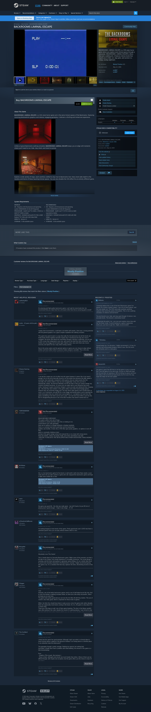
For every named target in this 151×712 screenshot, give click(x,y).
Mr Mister (22, 465)
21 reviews (22, 302)
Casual (111, 142)
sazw (20, 498)
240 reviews (22, 587)
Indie (115, 142)
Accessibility (105, 697)
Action (123, 82)
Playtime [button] (65, 280)
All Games (17, 24)
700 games (22, 523)
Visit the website (104, 151)
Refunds (103, 707)
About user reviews (120, 263)
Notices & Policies (106, 700)
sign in (125, 2)
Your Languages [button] (24, 287)
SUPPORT (64, 5)
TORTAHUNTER (24, 411)
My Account (122, 703)
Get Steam (122, 693)
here (46, 248)
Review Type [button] (19, 280)
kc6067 (115, 70)
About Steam (74, 693)
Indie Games (24, 24)
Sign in (17, 89)
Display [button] (75, 280)
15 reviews (22, 325)
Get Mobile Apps (124, 697)
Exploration (130, 82)
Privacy (103, 693)
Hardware (90, 700)
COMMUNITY (47, 5)
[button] (17, 13)
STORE (38, 5)
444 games (22, 585)
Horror (101, 82)
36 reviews (22, 467)
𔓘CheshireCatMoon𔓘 (25, 521)
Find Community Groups (106, 165)
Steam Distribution (75, 703)
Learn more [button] (129, 133)
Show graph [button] (130, 280)
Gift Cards (73, 707)
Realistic (118, 82)
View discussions (104, 163)
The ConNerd (23, 632)
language (132, 2)
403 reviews (22, 525)
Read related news (104, 160)
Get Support (122, 700)
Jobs (89, 697)
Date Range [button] (55, 280)
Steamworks (73, 700)
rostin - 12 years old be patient (28, 323)
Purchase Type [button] (31, 280)
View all (134, 242)
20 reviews (22, 413)
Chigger (21, 583)
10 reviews (22, 634)
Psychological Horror (109, 82)
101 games (22, 548)
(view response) (100, 392)
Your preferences (132, 263)
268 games (22, 500)
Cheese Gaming (24, 369)
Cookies (103, 703)
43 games (21, 371)
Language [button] (44, 280)
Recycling (90, 703)
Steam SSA (73, 697)
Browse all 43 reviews (54, 681)
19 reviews (22, 550)
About (56, 5)
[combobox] (111, 13)
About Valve (91, 693)
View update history (104, 157)
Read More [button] (88, 355)
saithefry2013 (23, 300)
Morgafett (22, 546)
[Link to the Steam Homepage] (21, 7)
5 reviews (21, 373)
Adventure (106, 142)
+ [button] (134, 82)
